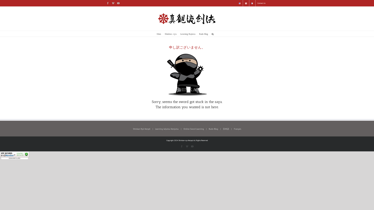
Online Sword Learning (193, 129)
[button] (213, 34)
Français (237, 129)
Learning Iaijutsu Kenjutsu (167, 129)
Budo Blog (213, 129)
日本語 (226, 129)
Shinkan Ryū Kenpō (141, 129)
